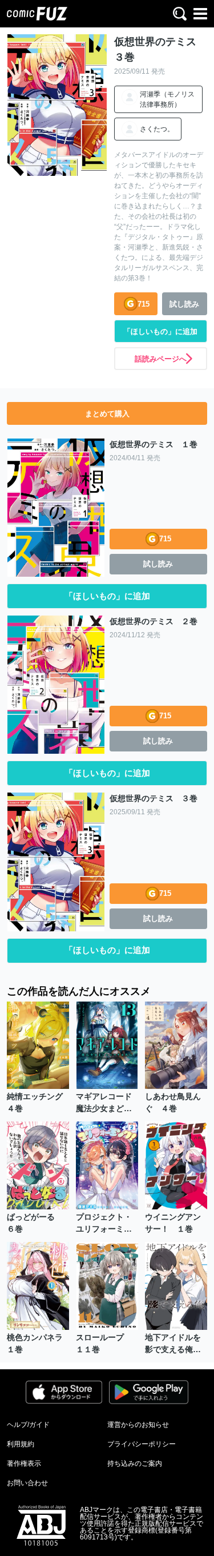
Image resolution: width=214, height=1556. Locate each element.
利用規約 (20, 1444)
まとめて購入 (107, 413)
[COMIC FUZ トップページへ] (37, 14)
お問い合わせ (27, 1483)
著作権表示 (24, 1463)
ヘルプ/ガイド (28, 1425)
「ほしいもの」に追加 (160, 331)
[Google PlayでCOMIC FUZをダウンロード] (149, 1392)
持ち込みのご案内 (134, 1463)
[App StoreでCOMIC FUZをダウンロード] (64, 1392)
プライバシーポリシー (141, 1444)
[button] (180, 14)
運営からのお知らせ (138, 1425)
